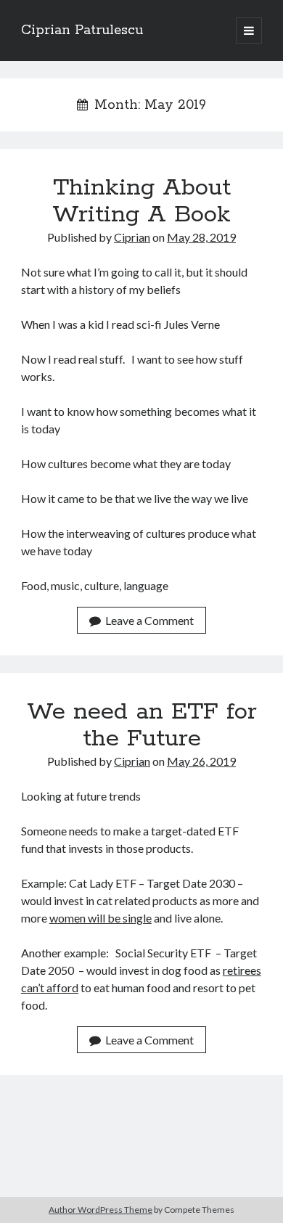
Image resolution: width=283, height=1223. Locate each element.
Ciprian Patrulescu (82, 30)
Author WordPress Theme (100, 1209)
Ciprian (132, 237)
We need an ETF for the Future (142, 725)
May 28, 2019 (201, 237)
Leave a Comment (149, 620)
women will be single (100, 918)
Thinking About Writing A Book (141, 201)
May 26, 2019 (201, 761)
